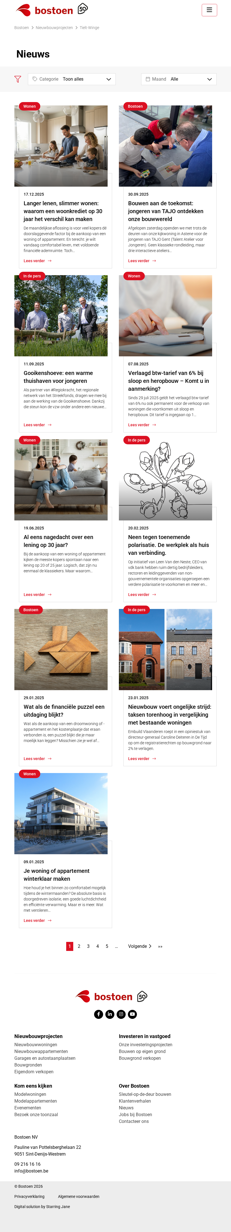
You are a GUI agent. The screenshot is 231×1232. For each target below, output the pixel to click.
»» (160, 946)
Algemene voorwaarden (78, 1196)
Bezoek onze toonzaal (36, 1114)
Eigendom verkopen (34, 1071)
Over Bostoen (134, 1086)
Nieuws (126, 1107)
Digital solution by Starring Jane (42, 1206)
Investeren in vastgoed (144, 1036)
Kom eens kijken (33, 1086)
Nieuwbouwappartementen (41, 1051)
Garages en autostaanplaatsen (44, 1058)
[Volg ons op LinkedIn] (109, 1014)
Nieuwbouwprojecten (38, 1036)
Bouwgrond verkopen (140, 1058)
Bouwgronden (28, 1065)
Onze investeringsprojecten (145, 1044)
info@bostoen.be (31, 1171)
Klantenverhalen (135, 1101)
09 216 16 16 (27, 1164)
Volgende (137, 946)
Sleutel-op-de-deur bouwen (145, 1094)
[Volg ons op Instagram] (121, 1014)
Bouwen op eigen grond (142, 1051)
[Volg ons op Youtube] (132, 1014)
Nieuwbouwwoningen (35, 1044)
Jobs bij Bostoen (135, 1114)
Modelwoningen (30, 1094)
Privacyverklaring (29, 1196)
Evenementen (27, 1107)
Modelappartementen (35, 1101)
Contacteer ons (134, 1121)
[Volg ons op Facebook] (98, 1014)
